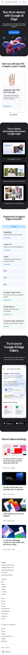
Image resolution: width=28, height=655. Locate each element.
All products (4, 641)
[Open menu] (2, 2)
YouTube (3, 594)
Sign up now (7, 300)
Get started (7, 237)
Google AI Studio (5, 608)
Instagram (3, 587)
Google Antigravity (5, 611)
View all (3, 618)
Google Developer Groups (7, 567)
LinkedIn (3, 589)
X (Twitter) (4, 592)
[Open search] (20, 2)
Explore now (7, 314)
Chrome (3, 603)
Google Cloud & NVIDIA (6, 575)
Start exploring (14, 32)
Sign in (24, 2)
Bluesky (3, 584)
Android (3, 601)
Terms (2, 647)
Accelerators (4, 572)
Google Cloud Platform (6, 636)
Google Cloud (4, 613)
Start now (6, 326)
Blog (2, 582)
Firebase (3, 606)
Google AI (3, 638)
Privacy (7, 647)
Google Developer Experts (7, 570)
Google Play (4, 616)
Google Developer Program (7, 565)
